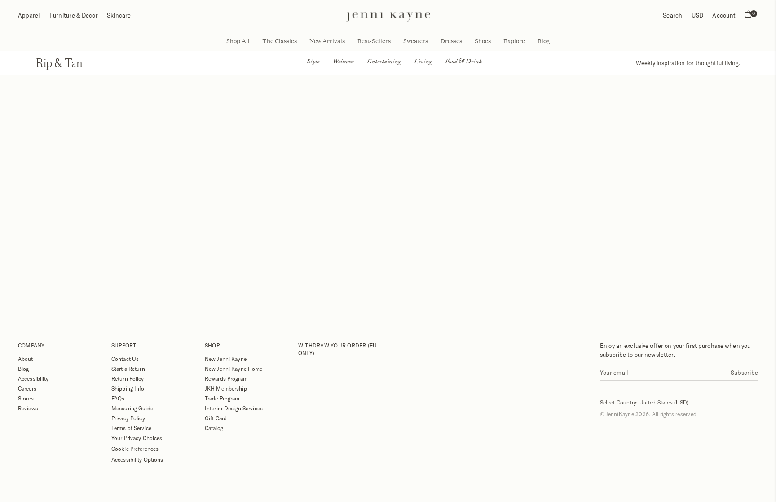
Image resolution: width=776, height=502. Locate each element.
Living (423, 62)
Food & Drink (463, 62)
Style (313, 62)
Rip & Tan (59, 63)
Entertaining (384, 62)
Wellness (343, 62)
